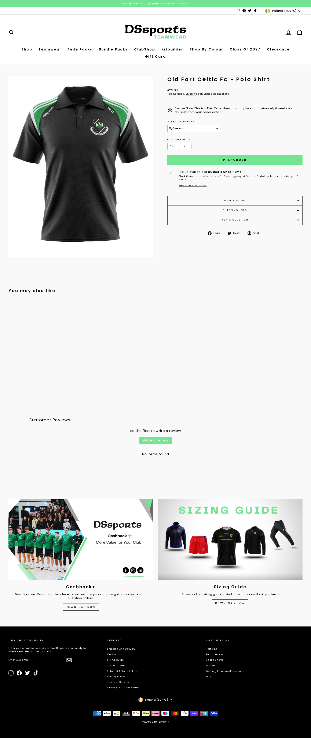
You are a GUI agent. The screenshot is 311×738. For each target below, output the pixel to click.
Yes (173, 146)
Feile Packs (80, 49)
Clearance (278, 49)
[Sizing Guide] (230, 539)
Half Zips (211, 649)
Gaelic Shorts (214, 660)
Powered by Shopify (155, 721)
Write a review (155, 440)
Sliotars (211, 665)
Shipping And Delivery (121, 649)
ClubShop (144, 49)
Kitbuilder (172, 49)
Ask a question (235, 219)
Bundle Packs (113, 49)
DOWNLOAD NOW (81, 607)
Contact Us (114, 654)
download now (230, 603)
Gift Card (155, 56)
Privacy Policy (116, 676)
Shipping (191, 93)
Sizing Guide (115, 660)
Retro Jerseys (214, 654)
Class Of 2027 (245, 49)
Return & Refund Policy (122, 671)
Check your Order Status (123, 687)
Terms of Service (118, 682)
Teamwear (50, 49)
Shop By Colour (206, 49)
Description (235, 200)
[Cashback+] (80, 539)
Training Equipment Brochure (225, 671)
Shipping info (235, 210)
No (185, 146)
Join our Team (116, 665)
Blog (208, 676)
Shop (26, 49)
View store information (192, 185)
